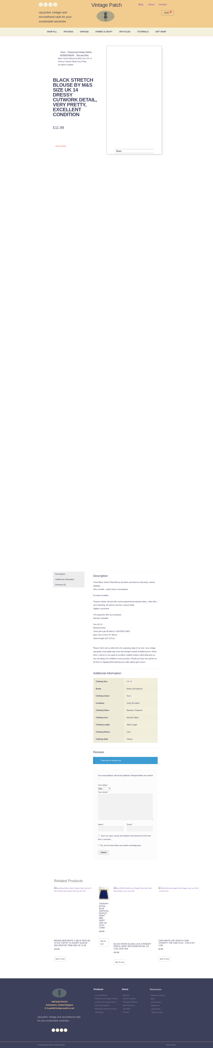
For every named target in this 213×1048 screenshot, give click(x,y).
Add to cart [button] (60, 959)
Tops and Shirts (82, 55)
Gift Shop (160, 32)
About (151, 4)
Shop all (52, 32)
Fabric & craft (104, 32)
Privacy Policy (171, 1045)
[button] (126, 151)
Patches (68, 32)
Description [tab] (60, 574)
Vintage (84, 32)
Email (130, 824)
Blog (140, 4)
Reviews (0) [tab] (60, 585)
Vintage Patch (106, 5)
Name (101, 824)
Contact (162, 4)
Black (129, 696)
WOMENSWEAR (67, 55)
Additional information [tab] (64, 579)
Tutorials (143, 32)
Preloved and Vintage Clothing (79, 52)
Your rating (103, 785)
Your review (103, 792)
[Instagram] (50, 4)
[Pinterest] (55, 4)
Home (63, 52)
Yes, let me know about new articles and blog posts (120, 845)
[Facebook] (41, 4)
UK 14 (129, 681)
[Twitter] (46, 4)
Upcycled (124, 32)
